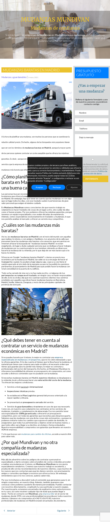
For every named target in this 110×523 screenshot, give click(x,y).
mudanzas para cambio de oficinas (36, 434)
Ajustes (74, 187)
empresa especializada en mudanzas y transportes (32, 358)
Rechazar (57, 187)
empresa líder (49, 493)
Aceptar (39, 187)
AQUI (69, 173)
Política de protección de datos (95, 172)
